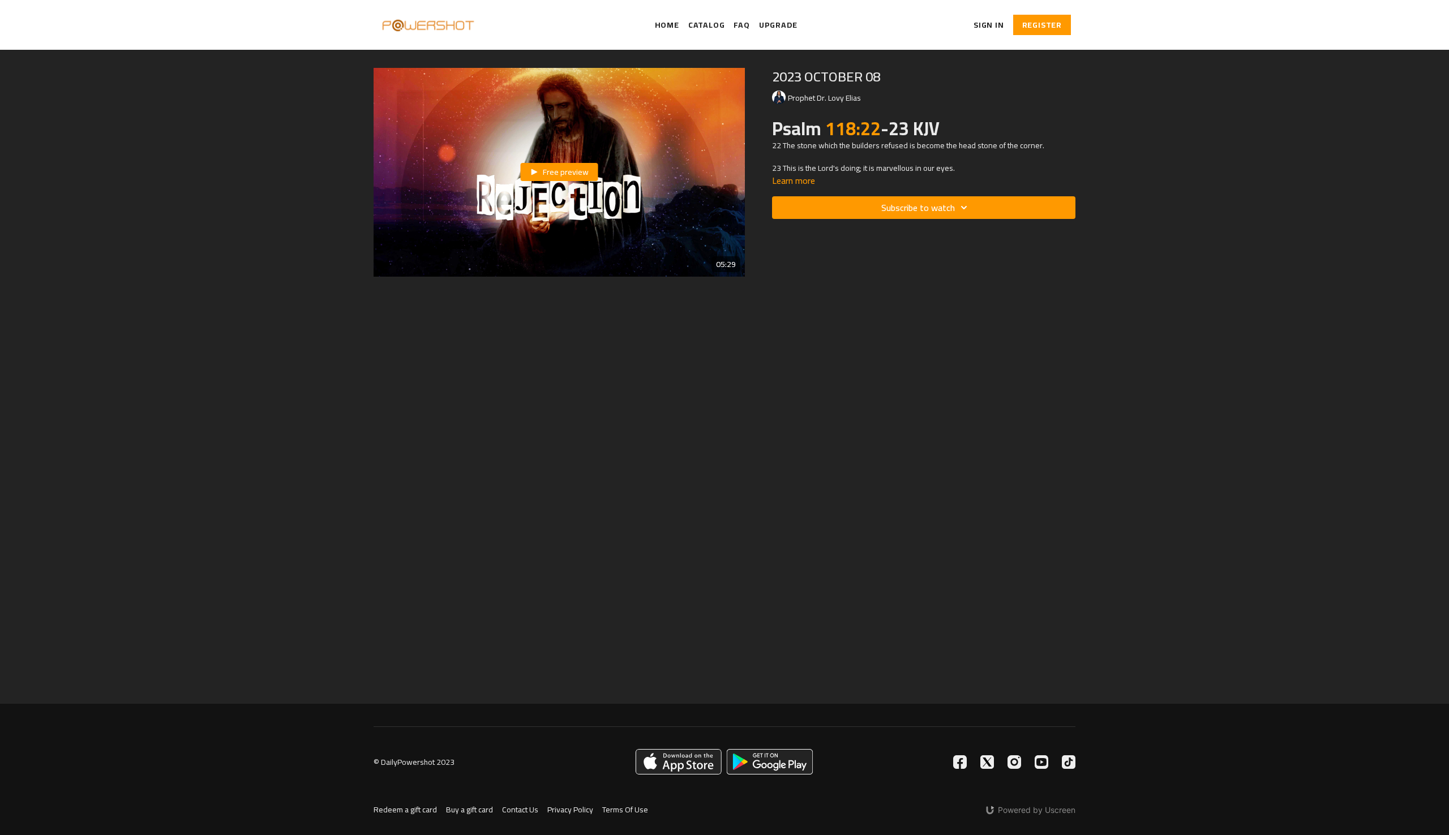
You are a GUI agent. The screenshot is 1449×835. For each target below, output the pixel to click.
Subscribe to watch (918, 207)
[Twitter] (987, 762)
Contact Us (520, 810)
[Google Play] (769, 761)
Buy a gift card (469, 810)
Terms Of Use (625, 810)
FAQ (741, 25)
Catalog (706, 25)
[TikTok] (1068, 762)
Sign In (989, 25)
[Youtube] (1041, 762)
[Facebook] (960, 762)
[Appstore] (678, 761)
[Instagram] (1014, 762)
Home (667, 25)
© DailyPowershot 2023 (414, 762)
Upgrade (778, 25)
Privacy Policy (570, 810)
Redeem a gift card (405, 810)
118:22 (853, 128)
